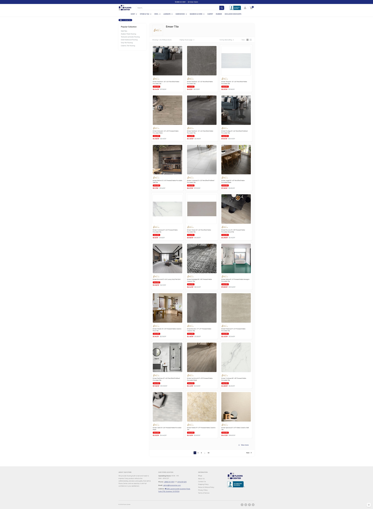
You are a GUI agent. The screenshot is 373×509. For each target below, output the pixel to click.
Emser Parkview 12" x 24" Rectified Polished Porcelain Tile (166, 379)
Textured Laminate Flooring (130, 37)
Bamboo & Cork (196, 14)
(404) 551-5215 (181, 482)
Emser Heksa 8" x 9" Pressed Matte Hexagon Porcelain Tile (235, 280)
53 (208, 453)
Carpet (210, 14)
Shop (133, 14)
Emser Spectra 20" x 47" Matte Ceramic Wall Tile (235, 428)
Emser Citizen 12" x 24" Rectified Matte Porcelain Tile (199, 231)
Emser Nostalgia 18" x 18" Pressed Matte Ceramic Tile (199, 280)
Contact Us (202, 481)
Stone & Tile (144, 14)
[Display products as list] (251, 40)
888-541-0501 (181, 2)
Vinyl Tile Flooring (127, 43)
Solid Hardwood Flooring (129, 40)
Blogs (200, 476)
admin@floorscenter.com (172, 485)
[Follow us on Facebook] (242, 504)
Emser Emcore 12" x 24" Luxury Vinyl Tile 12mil (166, 279)
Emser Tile (127, 20)
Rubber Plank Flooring (128, 34)
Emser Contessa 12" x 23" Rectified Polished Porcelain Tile (200, 181)
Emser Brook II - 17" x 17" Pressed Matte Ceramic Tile (199, 329)
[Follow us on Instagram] (245, 504)
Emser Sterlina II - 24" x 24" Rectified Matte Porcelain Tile (166, 82)
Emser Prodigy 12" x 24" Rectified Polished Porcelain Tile (234, 132)
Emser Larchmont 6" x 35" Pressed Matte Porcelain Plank (200, 379)
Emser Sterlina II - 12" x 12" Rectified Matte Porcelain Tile (200, 82)
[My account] (245, 8)
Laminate (166, 14)
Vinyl (156, 14)
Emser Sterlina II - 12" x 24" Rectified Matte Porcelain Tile (200, 132)
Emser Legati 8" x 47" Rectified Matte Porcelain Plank (233, 181)
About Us (201, 479)
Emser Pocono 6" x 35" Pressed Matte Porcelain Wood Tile (233, 231)
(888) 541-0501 (169, 482)
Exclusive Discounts (233, 14)
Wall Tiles (124, 31)
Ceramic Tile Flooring (128, 46)
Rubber (219, 14)
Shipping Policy (203, 484)
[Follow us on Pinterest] (249, 504)
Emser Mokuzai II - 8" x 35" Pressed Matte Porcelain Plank (165, 132)
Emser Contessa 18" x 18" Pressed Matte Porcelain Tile (233, 379)
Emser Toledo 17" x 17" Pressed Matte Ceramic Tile (201, 428)
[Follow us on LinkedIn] (253, 504)
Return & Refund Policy (206, 487)
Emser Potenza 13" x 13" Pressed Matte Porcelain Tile (233, 329)
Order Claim (193, 2)
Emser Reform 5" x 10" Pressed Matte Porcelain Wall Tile (167, 181)
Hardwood (180, 14)
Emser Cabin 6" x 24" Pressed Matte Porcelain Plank (167, 428)
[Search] (221, 8)
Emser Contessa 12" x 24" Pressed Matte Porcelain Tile (165, 231)
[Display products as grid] (247, 40)
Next (247, 453)
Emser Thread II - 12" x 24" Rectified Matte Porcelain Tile (234, 82)
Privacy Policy (203, 490)
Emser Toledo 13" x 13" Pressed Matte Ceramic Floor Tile (167, 329)
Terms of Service (203, 493)
